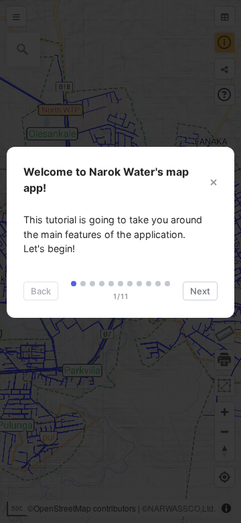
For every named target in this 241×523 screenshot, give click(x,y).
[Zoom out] (224, 431)
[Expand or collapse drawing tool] (224, 333)
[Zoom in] (224, 412)
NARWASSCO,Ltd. (182, 508)
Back (41, 291)
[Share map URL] (224, 68)
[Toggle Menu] (16, 16)
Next (200, 291)
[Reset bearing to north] (224, 451)
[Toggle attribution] (226, 508)
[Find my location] (224, 477)
